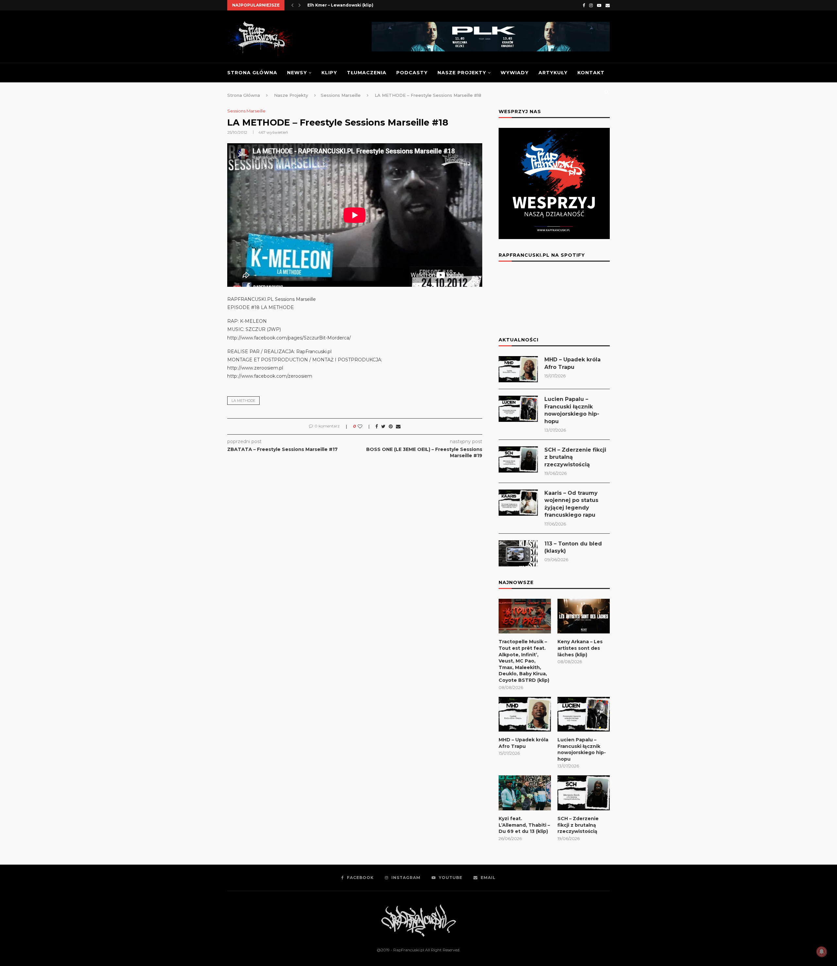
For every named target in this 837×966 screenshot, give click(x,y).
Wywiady (515, 73)
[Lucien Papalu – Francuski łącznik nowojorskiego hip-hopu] (518, 409)
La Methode (243, 400)
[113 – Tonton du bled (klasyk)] (518, 553)
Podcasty (412, 73)
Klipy (329, 73)
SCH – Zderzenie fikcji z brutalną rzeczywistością (575, 457)
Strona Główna (252, 73)
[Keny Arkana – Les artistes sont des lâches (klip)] (583, 616)
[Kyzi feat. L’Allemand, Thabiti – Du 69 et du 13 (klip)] (525, 792)
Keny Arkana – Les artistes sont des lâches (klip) (580, 648)
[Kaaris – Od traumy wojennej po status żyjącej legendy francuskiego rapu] (518, 503)
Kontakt (591, 73)
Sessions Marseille (246, 111)
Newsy (297, 73)
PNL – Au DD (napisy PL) (332, 5)
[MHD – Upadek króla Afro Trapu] (518, 369)
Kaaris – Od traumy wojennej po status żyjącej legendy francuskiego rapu (571, 504)
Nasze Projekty (461, 73)
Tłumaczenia (366, 73)
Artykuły (553, 73)
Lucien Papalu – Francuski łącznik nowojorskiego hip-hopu (571, 410)
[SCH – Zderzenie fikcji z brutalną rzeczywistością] (518, 459)
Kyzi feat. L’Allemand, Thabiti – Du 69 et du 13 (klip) (524, 825)
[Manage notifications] (821, 951)
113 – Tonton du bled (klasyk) (573, 547)
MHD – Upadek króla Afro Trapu (572, 363)
